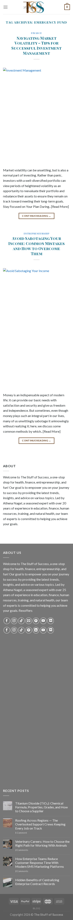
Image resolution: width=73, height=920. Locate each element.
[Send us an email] (28, 620)
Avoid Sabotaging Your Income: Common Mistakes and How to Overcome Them (36, 246)
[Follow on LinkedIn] (36, 630)
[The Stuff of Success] (36, 7)
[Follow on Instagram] (14, 620)
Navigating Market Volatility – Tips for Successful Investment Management (36, 45)
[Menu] (5, 7)
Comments (21, 850)
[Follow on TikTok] (21, 620)
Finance (36, 33)
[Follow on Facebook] (6, 620)
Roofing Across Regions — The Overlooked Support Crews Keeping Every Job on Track (40, 824)
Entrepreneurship (36, 233)
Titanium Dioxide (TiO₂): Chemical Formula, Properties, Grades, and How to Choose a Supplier (41, 807)
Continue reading (36, 215)
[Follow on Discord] (50, 620)
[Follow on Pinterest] (36, 620)
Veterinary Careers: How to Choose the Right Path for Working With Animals (42, 843)
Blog (36, 908)
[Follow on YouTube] (43, 620)
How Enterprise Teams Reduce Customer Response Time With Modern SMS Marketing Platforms (39, 862)
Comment (21, 832)
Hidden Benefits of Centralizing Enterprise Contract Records (37, 882)
